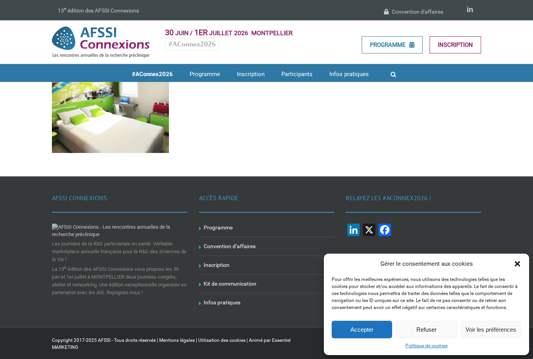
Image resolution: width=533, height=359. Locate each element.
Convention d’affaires (230, 246)
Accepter (361, 329)
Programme (388, 44)
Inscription (455, 44)
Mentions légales (177, 340)
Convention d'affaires (417, 12)
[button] (517, 264)
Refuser (426, 329)
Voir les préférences (490, 329)
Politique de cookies (426, 345)
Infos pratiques (222, 302)
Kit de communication (230, 284)
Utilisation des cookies (221, 340)
